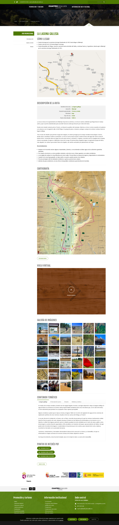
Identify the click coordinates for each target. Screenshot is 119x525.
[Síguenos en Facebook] (30, 488)
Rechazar (83, 519)
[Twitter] (17, 2)
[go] (104, 1)
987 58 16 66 (80, 506)
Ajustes (94, 519)
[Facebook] (14, 2)
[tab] (43, 402)
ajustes (61, 520)
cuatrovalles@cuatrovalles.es (84, 508)
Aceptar (72, 519)
